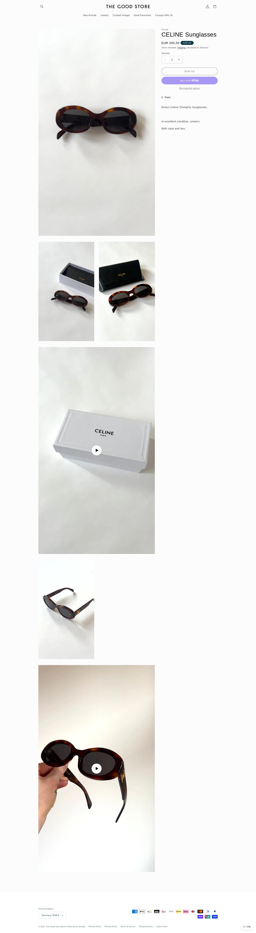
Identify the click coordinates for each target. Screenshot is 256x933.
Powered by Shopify (76, 927)
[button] (41, 6)
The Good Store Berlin (56, 927)
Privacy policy (111, 926)
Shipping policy (146, 926)
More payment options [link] (189, 88)
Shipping (181, 48)
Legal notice (162, 926)
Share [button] (167, 97)
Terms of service (128, 926)
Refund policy (95, 926)
